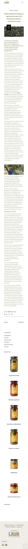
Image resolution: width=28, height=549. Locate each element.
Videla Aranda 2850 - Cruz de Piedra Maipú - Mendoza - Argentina (14, 526)
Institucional (14, 10)
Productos (7, 342)
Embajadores (7, 335)
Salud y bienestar (8, 344)
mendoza (10, 311)
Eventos (6, 338)
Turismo (6, 346)
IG (6, 311)
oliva (14, 311)
